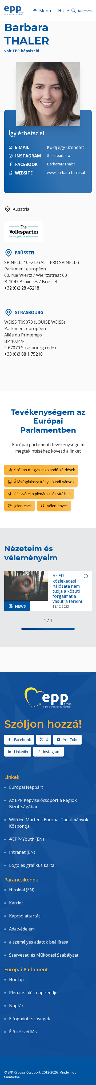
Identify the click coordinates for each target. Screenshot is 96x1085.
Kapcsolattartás (25, 916)
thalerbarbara (58, 155)
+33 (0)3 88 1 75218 (23, 354)
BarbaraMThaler (61, 163)
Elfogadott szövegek (29, 1019)
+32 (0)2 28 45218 (21, 288)
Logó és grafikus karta (31, 865)
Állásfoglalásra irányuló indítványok (44, 481)
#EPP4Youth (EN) (26, 839)
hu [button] (61, 11)
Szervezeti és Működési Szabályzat (43, 955)
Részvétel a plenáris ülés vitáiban (42, 493)
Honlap (16, 979)
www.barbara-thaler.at (66, 172)
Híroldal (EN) (21, 890)
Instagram (52, 751)
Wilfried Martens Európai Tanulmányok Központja (48, 823)
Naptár (16, 1006)
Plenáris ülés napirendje (33, 992)
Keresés (85, 10)
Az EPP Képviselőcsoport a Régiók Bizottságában (43, 803)
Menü (45, 11)
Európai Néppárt (26, 787)
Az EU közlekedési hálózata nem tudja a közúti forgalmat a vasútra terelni (67, 588)
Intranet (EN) (22, 852)
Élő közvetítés (23, 1032)
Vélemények (57, 505)
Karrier (16, 903)
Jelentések (23, 505)
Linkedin (21, 751)
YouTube (70, 739)
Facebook (22, 739)
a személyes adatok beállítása (38, 942)
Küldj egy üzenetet (65, 147)
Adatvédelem (22, 929)
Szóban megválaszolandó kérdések (44, 469)
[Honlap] (13, 10)
